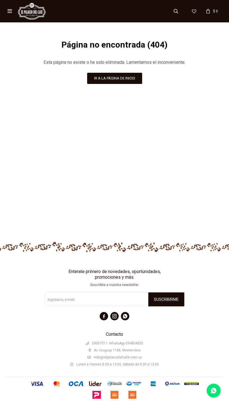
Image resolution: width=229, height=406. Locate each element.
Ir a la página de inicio (114, 78)
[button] (176, 11)
